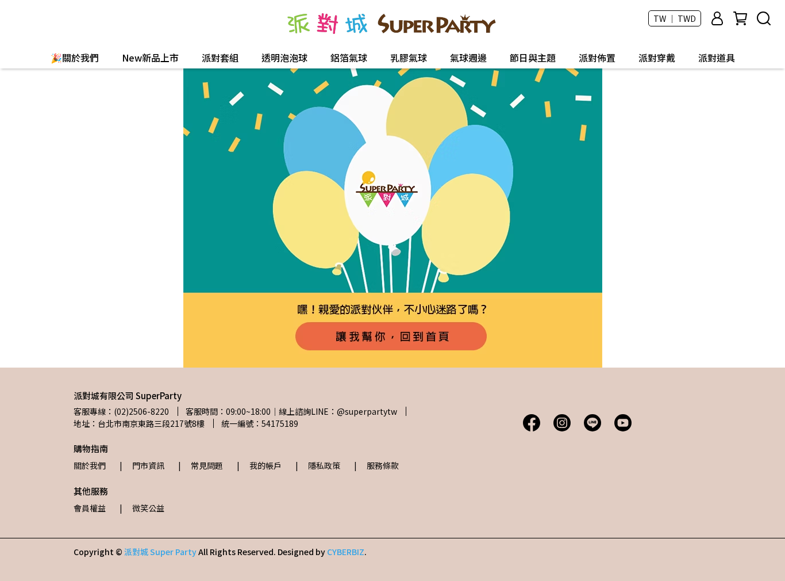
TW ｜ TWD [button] (674, 18)
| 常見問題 (200, 465)
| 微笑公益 (142, 508)
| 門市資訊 (142, 465)
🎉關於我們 (75, 57)
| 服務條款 (376, 465)
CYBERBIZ (345, 551)
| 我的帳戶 (259, 465)
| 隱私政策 (317, 465)
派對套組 (220, 57)
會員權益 (90, 508)
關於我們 (90, 465)
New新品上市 (150, 57)
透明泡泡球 (284, 57)
